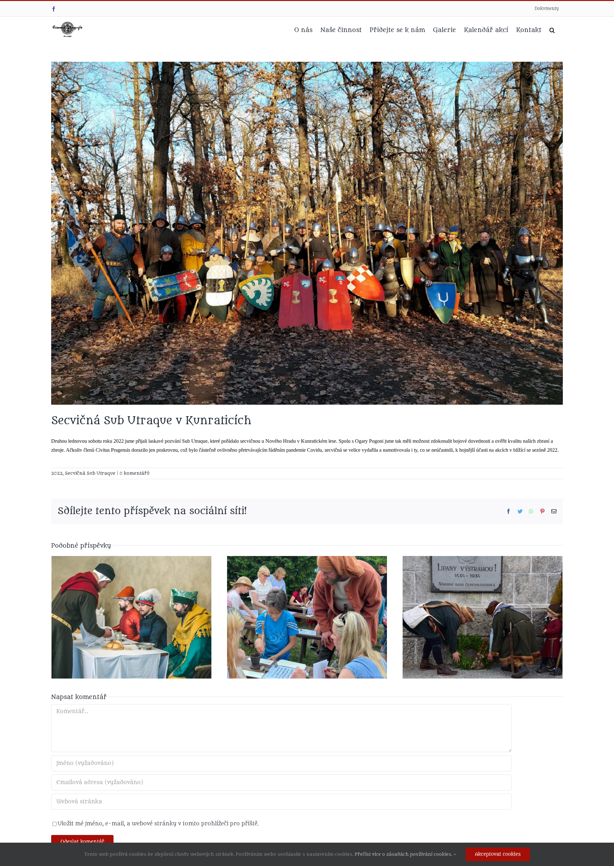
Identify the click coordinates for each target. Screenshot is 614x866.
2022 (57, 473)
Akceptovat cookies (498, 854)
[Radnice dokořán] (131, 617)
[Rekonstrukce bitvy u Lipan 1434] (483, 617)
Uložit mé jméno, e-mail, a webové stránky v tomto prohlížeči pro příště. (158, 824)
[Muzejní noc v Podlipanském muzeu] (307, 617)
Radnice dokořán (123, 609)
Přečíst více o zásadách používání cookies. (404, 854)
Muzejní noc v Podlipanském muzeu (298, 603)
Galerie (139, 609)
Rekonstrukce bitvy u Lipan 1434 (474, 603)
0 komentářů (135, 473)
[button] (552, 29)
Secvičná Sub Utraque (90, 473)
